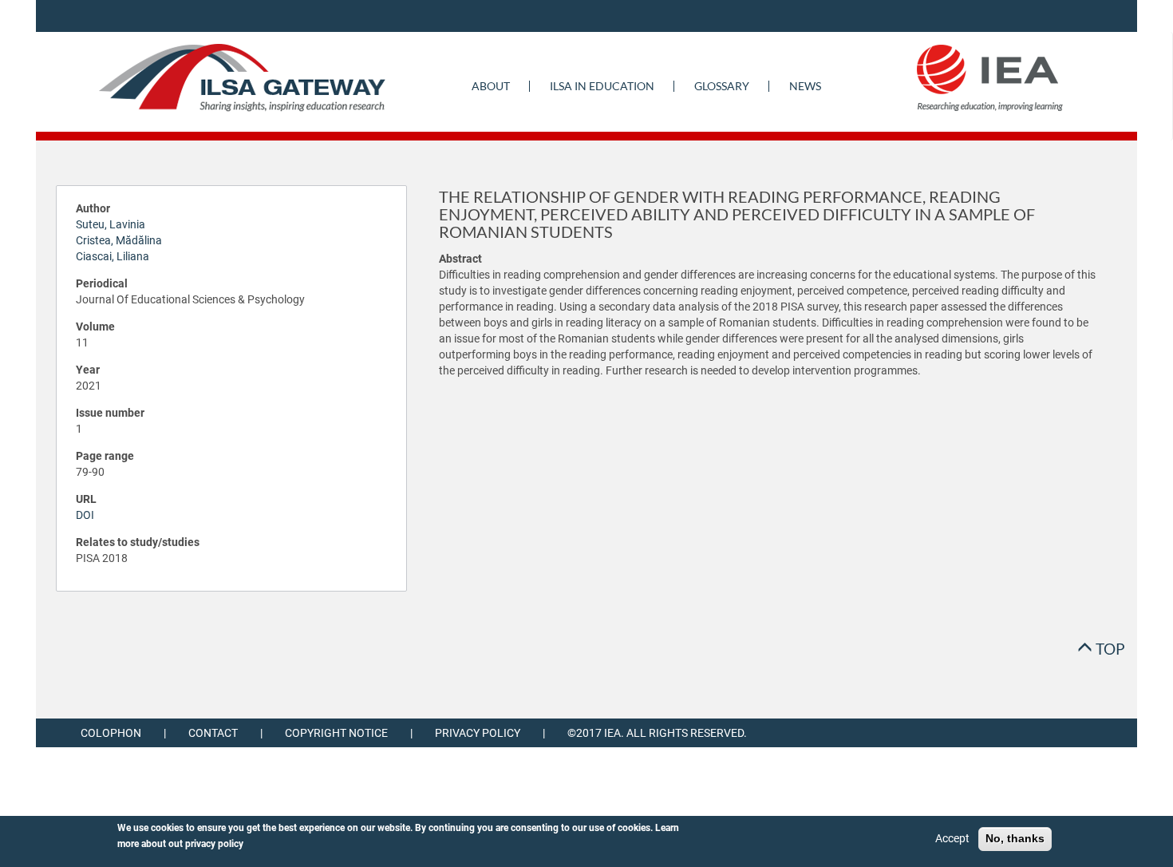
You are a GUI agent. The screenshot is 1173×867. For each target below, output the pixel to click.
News (805, 86)
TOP (1108, 648)
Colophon (111, 732)
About (491, 86)
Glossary (721, 86)
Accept (952, 838)
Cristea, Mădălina (119, 240)
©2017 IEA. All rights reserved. (657, 732)
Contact (213, 732)
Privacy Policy (477, 732)
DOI (85, 515)
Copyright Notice (336, 732)
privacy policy (214, 843)
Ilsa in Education (602, 86)
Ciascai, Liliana (112, 256)
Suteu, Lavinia (110, 224)
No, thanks (1015, 838)
